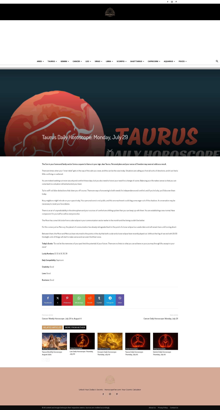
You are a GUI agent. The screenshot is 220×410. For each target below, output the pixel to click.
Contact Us (174, 408)
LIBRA (108, 61)
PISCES (182, 61)
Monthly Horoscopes (49, 349)
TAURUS (51, 61)
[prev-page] (43, 359)
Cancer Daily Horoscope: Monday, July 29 (161, 319)
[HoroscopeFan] (110, 12)
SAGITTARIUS (136, 61)
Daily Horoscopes (76, 348)
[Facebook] (168, 2)
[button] (217, 61)
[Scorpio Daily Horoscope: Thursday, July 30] (110, 341)
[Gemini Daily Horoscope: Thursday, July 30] (165, 341)
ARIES (39, 61)
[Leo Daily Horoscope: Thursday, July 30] (82, 341)
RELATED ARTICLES (52, 327)
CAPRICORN (153, 61)
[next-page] (47, 359)
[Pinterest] (176, 2)
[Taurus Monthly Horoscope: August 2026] (54, 341)
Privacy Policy (163, 408)
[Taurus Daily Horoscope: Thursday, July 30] (137, 341)
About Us (152, 408)
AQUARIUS (168, 61)
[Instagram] (172, 2)
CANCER (76, 61)
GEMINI (64, 61)
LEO (87, 61)
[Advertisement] (110, 39)
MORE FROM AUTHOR (75, 327)
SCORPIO (121, 61)
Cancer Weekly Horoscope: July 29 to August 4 (61, 319)
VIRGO (97, 61)
